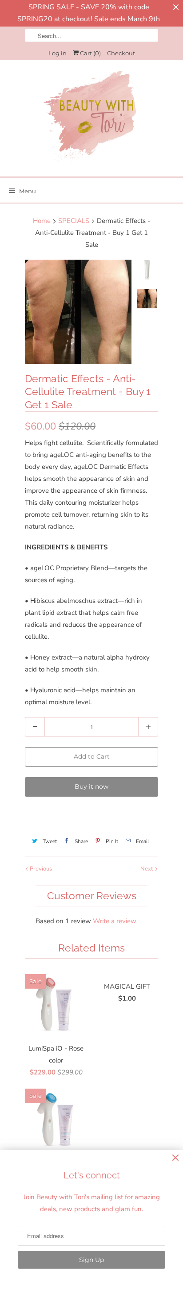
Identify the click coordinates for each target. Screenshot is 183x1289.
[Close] (175, 1158)
